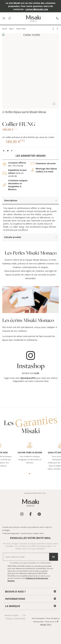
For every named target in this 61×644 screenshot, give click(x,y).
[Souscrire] (53, 557)
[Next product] (57, 29)
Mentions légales (12, 615)
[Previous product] (54, 29)
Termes (44, 493)
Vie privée (39, 493)
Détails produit (12, 237)
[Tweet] (8, 150)
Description (10, 200)
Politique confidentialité (15, 618)
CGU (24, 615)
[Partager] (4, 150)
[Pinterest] (12, 150)
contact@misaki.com (36, 9)
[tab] (30, 200)
